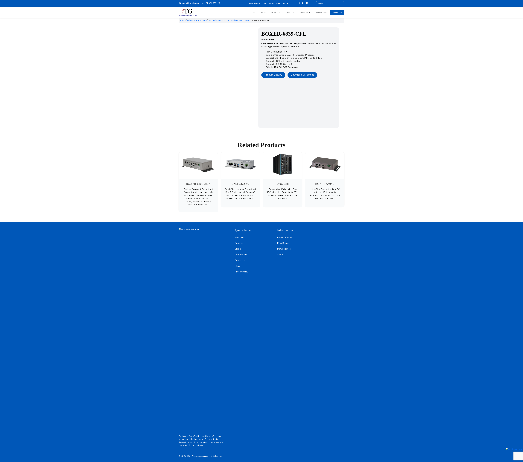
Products (288, 12)
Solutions (304, 12)
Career (278, 3)
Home (253, 12)
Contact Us (337, 12)
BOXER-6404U (325, 183)
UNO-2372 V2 (240, 183)
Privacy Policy (241, 272)
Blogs (271, 3)
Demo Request (284, 249)
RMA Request (283, 243)
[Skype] (307, 3)
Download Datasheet (302, 75)
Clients (238, 249)
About (263, 12)
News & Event (321, 12)
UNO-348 (283, 183)
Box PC (248, 20)
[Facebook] (300, 3)
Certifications (241, 255)
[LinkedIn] (303, 3)
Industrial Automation (197, 20)
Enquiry (264, 3)
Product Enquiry (273, 75)
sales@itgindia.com (190, 3)
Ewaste (285, 3)
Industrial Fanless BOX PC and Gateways (226, 20)
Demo (257, 3)
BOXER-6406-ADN (198, 183)
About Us (239, 237)
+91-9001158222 (212, 3)
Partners (274, 12)
